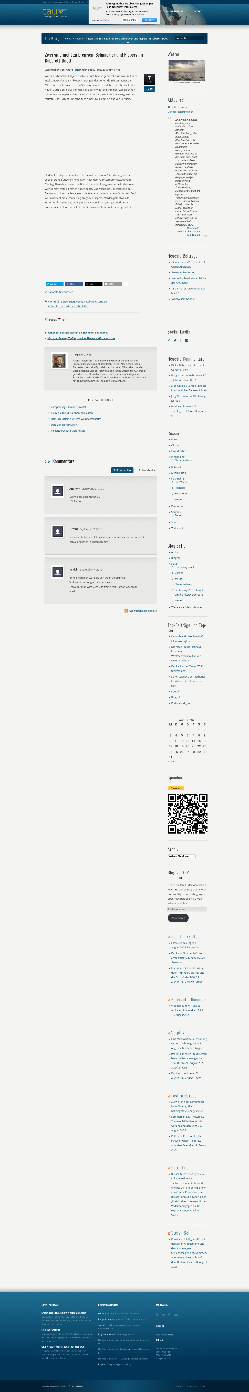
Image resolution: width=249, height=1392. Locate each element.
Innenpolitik (178, 456)
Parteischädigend (181, 703)
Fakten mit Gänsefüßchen (127, 1313)
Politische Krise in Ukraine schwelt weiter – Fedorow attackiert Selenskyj (186, 1140)
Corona (179, 572)
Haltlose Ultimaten (139, 1358)
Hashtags (180, 487)
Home (68, 38)
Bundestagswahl (184, 567)
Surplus (177, 1032)
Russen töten (178, 1174)
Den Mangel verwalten (64, 424)
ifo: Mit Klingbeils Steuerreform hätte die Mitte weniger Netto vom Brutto (189, 1058)
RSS (170, 339)
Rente (178, 515)
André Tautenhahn (76, 69)
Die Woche (181, 482)
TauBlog (79, 38)
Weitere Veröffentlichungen (187, 607)
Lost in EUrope (184, 1095)
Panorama (177, 506)
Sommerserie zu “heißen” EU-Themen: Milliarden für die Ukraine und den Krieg (188, 1121)
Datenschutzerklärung (75, 2)
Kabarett (53, 292)
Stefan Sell (181, 1233)
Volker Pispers (56, 306)
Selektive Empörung (183, 272)
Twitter (175, 339)
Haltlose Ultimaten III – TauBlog (113, 1349)
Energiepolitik (77, 301)
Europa (175, 439)
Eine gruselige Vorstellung (119, 1364)
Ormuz (73, 529)
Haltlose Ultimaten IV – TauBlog (113, 1339)
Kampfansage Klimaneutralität (68, 407)
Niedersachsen (183, 460)
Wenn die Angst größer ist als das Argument (63, 1347)
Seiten (174, 563)
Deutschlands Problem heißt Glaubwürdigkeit (64, 1313)
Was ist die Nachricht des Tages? (77, 332)
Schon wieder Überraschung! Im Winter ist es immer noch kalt (188, 681)
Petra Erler (180, 1167)
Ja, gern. (149, 19)
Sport (174, 522)
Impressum (192, 1386)
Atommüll (53, 301)
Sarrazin (102, 301)
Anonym (74, 489)
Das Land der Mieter (183, 1073)
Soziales (176, 512)
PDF (64, 319)
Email (187, 339)
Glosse (175, 445)
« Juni (171, 761)
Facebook (181, 339)
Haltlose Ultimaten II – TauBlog (112, 1358)
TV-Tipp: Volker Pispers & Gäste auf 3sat (81, 338)
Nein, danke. (130, 19)
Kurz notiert (182, 493)
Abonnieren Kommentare (143, 610)
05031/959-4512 (163, 1355)
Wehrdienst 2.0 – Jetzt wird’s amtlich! (129, 1319)
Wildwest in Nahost (183, 298)
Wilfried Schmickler (77, 306)
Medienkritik (178, 472)
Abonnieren (178, 918)
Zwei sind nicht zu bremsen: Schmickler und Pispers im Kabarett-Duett (94, 57)
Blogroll (175, 557)
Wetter (179, 499)
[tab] (122, 470)
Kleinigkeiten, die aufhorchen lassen (72, 412)
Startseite (179, 1386)
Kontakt (175, 691)
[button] (55, 284)
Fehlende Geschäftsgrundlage (68, 430)
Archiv (175, 552)
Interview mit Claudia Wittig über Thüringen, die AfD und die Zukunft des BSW (187, 972)
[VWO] (105, 20)
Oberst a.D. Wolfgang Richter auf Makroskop (188, 231)
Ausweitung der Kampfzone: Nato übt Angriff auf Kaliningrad (187, 1106)
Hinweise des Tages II (183, 942)
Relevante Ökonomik (189, 999)
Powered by (97, 20)
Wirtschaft (177, 528)
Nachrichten (66, 292)
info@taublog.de (163, 1358)
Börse (64, 301)
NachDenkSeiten (185, 936)
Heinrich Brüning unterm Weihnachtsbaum (76, 418)
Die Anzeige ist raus (125, 1334)
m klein (74, 569)
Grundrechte (178, 451)
